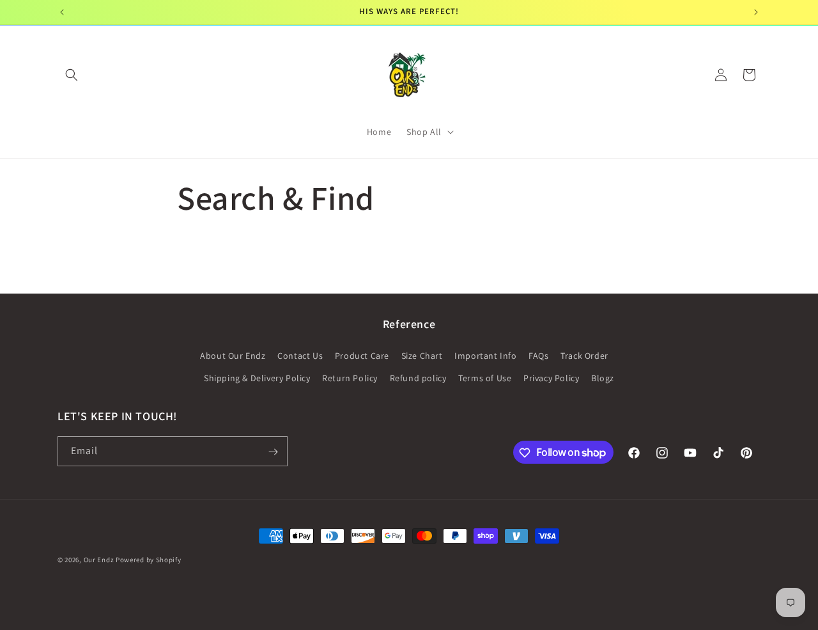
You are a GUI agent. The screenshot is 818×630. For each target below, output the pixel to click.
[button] (72, 75)
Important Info (485, 355)
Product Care (362, 355)
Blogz (602, 378)
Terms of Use (484, 378)
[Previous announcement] (62, 12)
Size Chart (422, 355)
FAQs (538, 355)
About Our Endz (232, 355)
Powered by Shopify (148, 559)
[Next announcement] (756, 12)
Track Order (584, 355)
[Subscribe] (273, 452)
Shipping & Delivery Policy (257, 378)
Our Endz (100, 559)
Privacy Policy (551, 378)
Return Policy (350, 378)
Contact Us (300, 355)
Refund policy (418, 378)
